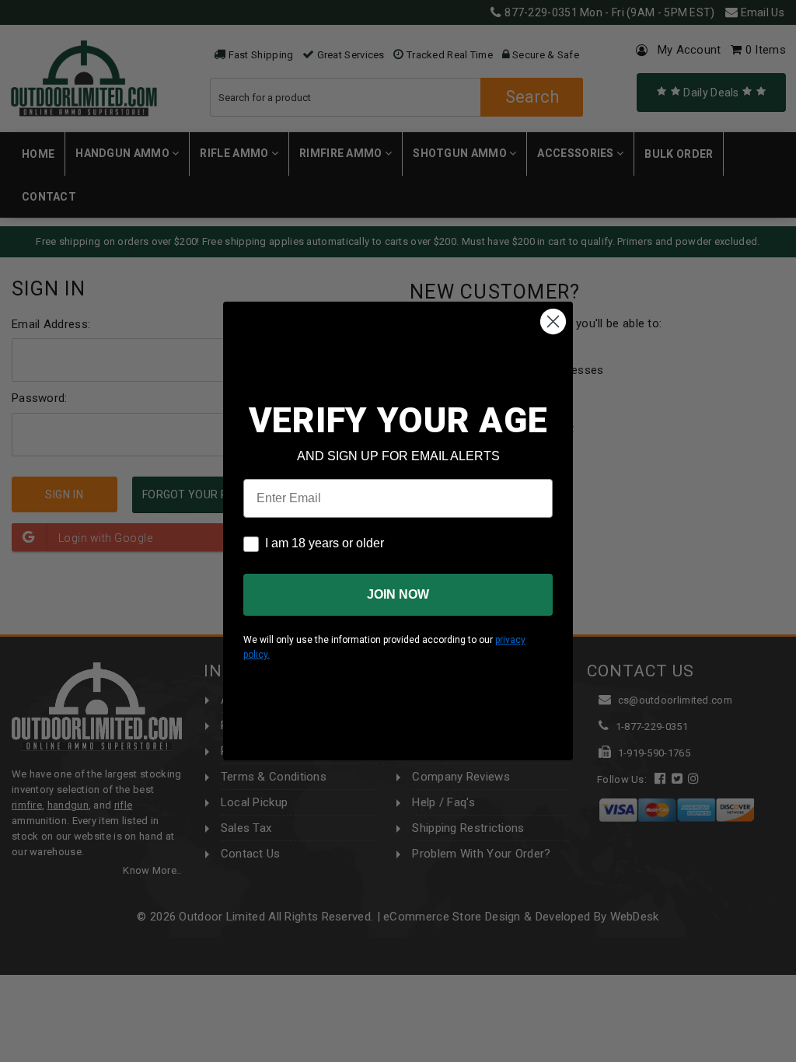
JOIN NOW (398, 594)
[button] (795, 1055)
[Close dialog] (553, 321)
